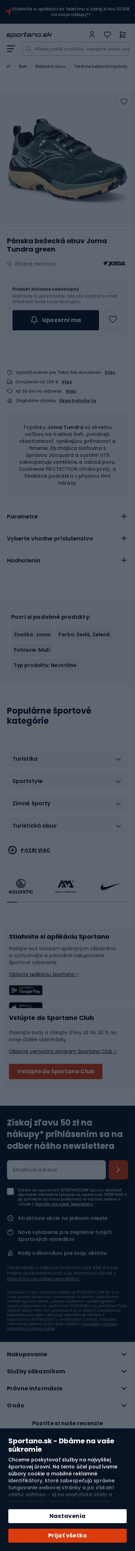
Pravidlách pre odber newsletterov (43, 1279)
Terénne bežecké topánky (101, 66)
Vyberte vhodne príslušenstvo (50, 539)
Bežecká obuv (50, 66)
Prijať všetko (67, 1535)
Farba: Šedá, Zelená (84, 634)
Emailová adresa (35, 1169)
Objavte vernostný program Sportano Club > (63, 1051)
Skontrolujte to (77, 401)
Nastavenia (68, 1516)
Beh (23, 66)
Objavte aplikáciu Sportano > (44, 974)
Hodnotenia (23, 560)
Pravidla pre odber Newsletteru (64, 1204)
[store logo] (45, 35)
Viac (110, 372)
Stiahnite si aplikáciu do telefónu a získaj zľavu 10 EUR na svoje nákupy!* (70, 11)
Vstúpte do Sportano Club (55, 1071)
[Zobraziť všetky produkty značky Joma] (114, 263)
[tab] (67, 517)
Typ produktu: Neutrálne (45, 665)
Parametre (22, 517)
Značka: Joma (32, 634)
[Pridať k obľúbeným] (124, 102)
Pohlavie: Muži (32, 649)
